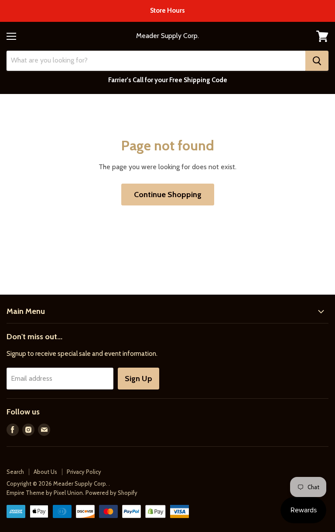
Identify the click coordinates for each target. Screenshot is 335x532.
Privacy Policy (84, 471)
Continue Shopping (168, 194)
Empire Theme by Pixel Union (45, 492)
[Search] (316, 61)
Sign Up (138, 378)
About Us (45, 471)
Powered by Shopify (111, 492)
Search (15, 471)
